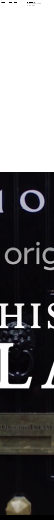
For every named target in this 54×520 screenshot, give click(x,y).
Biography (34, 4)
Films (31, 2)
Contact (33, 5)
